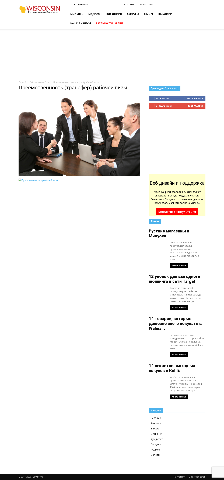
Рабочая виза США (40, 82)
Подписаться (195, 105)
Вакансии (165, 14)
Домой (22, 82)
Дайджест (157, 439)
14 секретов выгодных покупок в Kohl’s (172, 368)
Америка (133, 14)
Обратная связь (145, 4)
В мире (148, 14)
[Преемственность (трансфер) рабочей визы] (79, 174)
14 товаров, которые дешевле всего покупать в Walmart (175, 323)
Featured (156, 418)
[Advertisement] (112, 55)
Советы (155, 454)
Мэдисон (95, 14)
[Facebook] (202, 4)
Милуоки (76, 14)
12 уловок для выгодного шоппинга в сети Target (174, 279)
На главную (129, 4)
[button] (201, 19)
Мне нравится (195, 98)
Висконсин (114, 14)
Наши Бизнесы (80, 23)
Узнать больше (179, 265)
